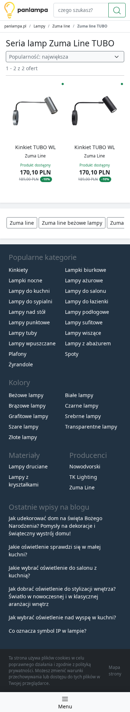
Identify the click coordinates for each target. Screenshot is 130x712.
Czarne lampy (81, 405)
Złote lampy (23, 437)
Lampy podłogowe (87, 311)
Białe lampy (79, 395)
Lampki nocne (25, 280)
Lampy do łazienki (86, 301)
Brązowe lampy (27, 405)
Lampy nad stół (27, 311)
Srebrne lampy (83, 416)
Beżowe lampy (26, 395)
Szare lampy (23, 426)
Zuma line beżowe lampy (72, 222)
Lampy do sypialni (30, 301)
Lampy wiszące (83, 332)
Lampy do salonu (85, 290)
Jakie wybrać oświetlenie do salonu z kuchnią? (53, 571)
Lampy (39, 26)
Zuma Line (82, 487)
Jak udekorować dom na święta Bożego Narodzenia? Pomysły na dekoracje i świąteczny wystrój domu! (55, 526)
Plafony (17, 353)
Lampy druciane (28, 466)
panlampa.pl (15, 26)
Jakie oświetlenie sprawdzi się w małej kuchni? (55, 550)
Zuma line (61, 26)
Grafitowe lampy (28, 416)
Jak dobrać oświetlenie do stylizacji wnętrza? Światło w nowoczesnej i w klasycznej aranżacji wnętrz (62, 596)
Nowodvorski (84, 466)
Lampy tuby (23, 332)
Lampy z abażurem (88, 343)
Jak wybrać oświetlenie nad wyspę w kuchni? (62, 617)
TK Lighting (83, 476)
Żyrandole (21, 364)
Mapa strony (115, 670)
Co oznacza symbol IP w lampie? (47, 630)
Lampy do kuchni (29, 290)
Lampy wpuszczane (32, 343)
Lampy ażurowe (84, 280)
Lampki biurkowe (85, 269)
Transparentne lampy (91, 426)
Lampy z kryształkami (24, 480)
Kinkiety (18, 269)
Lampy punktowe (29, 322)
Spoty (71, 353)
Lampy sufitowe (84, 322)
